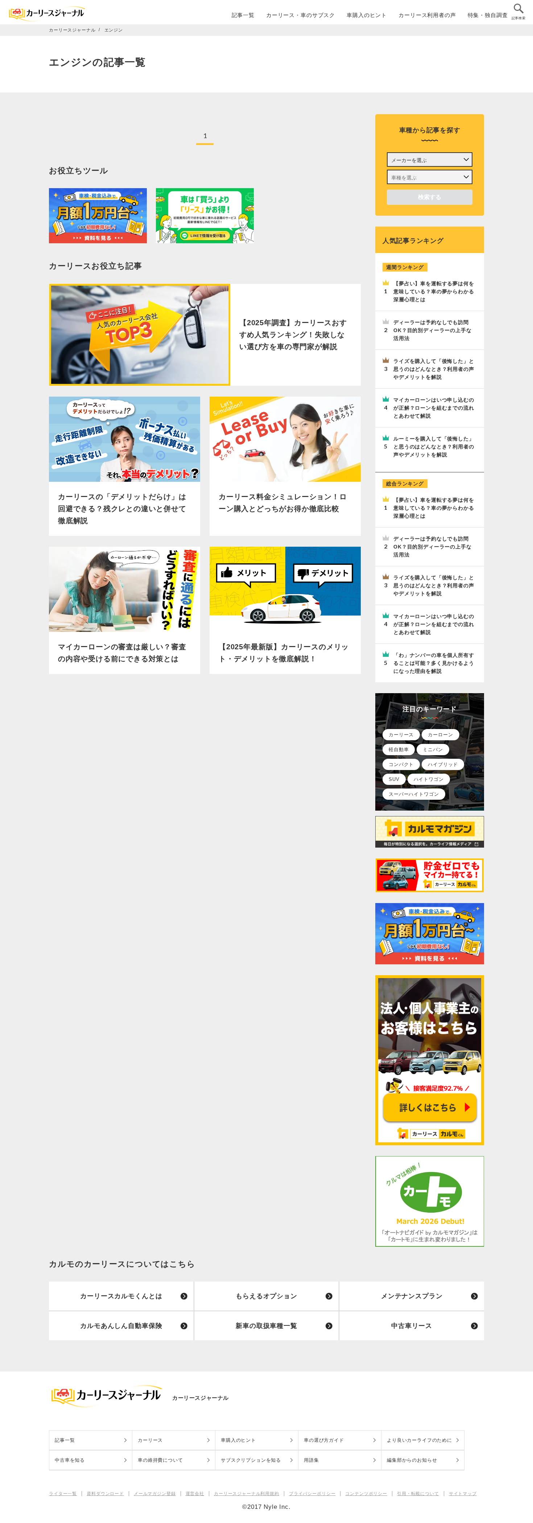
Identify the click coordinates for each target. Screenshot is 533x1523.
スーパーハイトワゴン (414, 794)
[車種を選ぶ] (429, 177)
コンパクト (401, 764)
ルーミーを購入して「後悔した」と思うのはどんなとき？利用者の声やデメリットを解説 (433, 447)
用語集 (311, 1460)
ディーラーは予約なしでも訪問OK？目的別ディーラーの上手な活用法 (432, 330)
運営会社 (195, 1493)
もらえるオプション (266, 1296)
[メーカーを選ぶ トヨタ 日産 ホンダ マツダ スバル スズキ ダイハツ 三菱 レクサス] (429, 159)
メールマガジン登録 (155, 1493)
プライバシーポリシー (312, 1493)
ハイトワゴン (429, 779)
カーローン (440, 734)
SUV (394, 779)
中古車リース (411, 1325)
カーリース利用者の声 (427, 15)
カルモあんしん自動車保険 (121, 1325)
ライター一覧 (63, 1493)
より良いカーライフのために (419, 1440)
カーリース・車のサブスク (300, 15)
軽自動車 (399, 749)
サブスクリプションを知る (251, 1460)
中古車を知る (70, 1460)
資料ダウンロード (105, 1493)
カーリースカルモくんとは (121, 1296)
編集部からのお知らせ (412, 1460)
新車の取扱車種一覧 (266, 1325)
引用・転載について (418, 1493)
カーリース (401, 734)
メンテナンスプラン (412, 1296)
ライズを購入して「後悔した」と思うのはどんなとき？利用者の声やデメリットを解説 (433, 369)
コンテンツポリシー (366, 1493)
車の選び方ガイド (324, 1440)
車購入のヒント (367, 15)
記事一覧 (243, 15)
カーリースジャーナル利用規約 (246, 1493)
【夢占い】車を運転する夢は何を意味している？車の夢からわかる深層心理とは (433, 291)
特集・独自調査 (488, 15)
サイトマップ (463, 1493)
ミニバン (433, 749)
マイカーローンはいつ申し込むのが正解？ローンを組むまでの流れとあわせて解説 (433, 408)
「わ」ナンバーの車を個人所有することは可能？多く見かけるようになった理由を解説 (433, 663)
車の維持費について (160, 1460)
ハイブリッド (443, 764)
